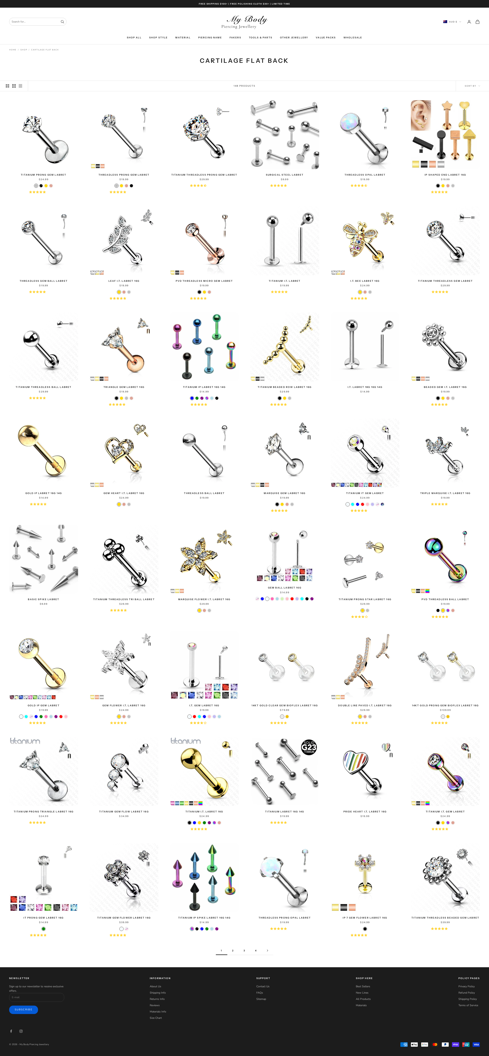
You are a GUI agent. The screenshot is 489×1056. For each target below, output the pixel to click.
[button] (37, 192)
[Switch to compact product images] (20, 86)
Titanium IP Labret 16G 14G (204, 387)
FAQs (259, 993)
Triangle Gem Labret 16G (124, 387)
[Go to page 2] (267, 950)
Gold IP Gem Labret (44, 705)
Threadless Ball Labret (204, 493)
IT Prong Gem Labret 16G (43, 917)
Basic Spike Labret (43, 599)
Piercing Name (210, 37)
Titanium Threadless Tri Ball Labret (124, 599)
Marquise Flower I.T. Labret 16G (204, 599)
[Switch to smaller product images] (14, 86)
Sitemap (261, 999)
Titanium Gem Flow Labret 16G (124, 811)
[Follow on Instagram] (21, 1031)
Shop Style (158, 37)
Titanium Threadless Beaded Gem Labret (445, 917)
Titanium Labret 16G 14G (284, 811)
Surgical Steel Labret (285, 174)
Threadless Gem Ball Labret (44, 280)
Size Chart (156, 1018)
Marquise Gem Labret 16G (284, 493)
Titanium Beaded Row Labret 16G (285, 387)
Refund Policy (466, 993)
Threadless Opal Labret (365, 174)
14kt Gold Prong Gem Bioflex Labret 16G (445, 705)
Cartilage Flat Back (45, 49)
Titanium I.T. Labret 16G (204, 811)
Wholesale (352, 37)
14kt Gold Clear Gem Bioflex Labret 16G (285, 705)
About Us (155, 986)
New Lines (362, 993)
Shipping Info (158, 993)
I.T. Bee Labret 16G (365, 280)
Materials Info (158, 1011)
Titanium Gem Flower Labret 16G (124, 917)
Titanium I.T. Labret (284, 280)
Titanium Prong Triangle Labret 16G (44, 811)
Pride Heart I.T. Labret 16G (365, 811)
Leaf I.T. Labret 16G (123, 280)
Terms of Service (468, 1005)
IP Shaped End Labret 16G (445, 174)
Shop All (134, 37)
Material (182, 37)
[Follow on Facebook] (11, 1031)
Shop (23, 49)
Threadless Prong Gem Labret (124, 174)
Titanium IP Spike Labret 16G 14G (204, 917)
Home (12, 49)
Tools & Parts (260, 37)
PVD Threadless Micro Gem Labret (204, 280)
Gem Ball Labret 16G (284, 587)
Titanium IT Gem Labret (365, 493)
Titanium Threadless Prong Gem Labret (204, 174)
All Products (363, 999)
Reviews (155, 1005)
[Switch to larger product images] (7, 86)
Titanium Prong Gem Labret (43, 174)
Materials (361, 1005)
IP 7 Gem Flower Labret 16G (365, 917)
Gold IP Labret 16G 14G (43, 493)
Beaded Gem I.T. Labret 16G (445, 387)
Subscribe (23, 1009)
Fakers (235, 37)
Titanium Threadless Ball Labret (43, 387)
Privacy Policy (466, 986)
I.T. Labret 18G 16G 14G (365, 387)
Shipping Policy (467, 999)
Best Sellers (363, 986)
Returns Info (157, 999)
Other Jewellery (294, 37)
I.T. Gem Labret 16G (204, 705)
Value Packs (326, 37)
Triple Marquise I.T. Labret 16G (445, 493)
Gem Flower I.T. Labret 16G (124, 705)
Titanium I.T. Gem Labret (445, 811)
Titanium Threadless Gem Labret (445, 280)
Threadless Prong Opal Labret (285, 917)
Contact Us (263, 986)
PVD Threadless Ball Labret (445, 599)
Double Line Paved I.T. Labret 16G (365, 705)
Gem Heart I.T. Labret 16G (124, 493)
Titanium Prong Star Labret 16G (365, 599)
